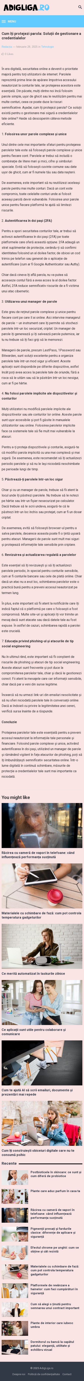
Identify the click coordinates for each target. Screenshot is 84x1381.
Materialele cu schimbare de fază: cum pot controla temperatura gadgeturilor (55, 1270)
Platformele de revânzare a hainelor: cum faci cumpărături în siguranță (54, 1289)
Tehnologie (47, 46)
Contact (67, 1374)
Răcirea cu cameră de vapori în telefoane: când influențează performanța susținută (38, 855)
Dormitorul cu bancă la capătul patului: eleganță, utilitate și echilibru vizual (52, 1346)
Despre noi (18, 1374)
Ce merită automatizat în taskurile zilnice (33, 974)
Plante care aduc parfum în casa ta (55, 1191)
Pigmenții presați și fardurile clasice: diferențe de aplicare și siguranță (53, 1232)
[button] (9, 22)
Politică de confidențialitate (44, 1374)
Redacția (7, 46)
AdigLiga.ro (46, 1368)
